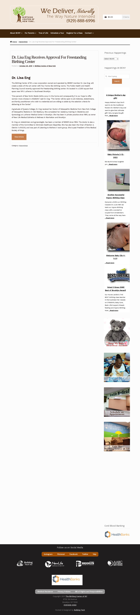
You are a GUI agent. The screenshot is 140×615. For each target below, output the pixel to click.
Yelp (94, 554)
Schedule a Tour (57, 33)
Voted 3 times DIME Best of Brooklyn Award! (115, 288)
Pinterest (61, 554)
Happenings (23, 42)
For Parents (29, 33)
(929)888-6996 (70, 605)
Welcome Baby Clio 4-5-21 (115, 257)
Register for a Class (74, 33)
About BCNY (15, 33)
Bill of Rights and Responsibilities (89, 592)
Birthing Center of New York (45, 66)
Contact (88, 33)
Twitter (85, 554)
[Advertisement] (117, 487)
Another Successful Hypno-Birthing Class (115, 196)
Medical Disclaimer (45, 592)
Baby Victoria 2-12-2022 (116, 155)
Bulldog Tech (79, 610)
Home (14, 42)
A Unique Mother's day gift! (115, 96)
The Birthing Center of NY (76, 596)
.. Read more (113, 116)
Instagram (48, 554)
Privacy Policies (64, 592)
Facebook (73, 554)
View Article (19, 137)
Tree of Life (43, 33)
